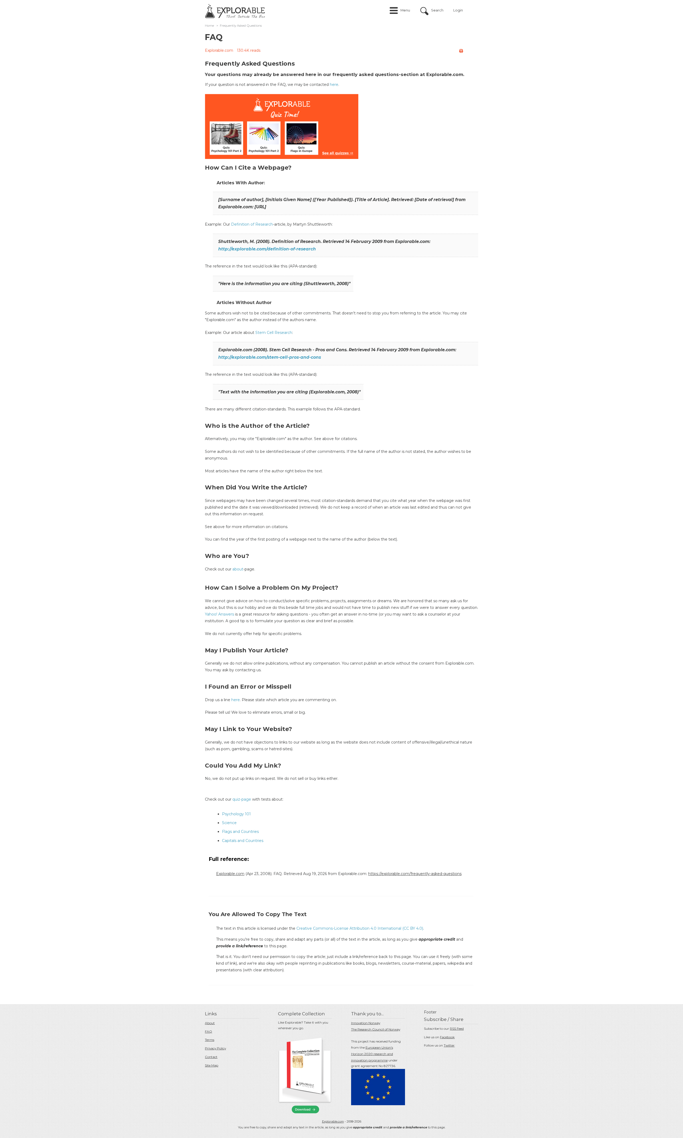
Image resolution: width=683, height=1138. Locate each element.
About (210, 1023)
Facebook (447, 1037)
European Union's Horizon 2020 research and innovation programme (372, 1053)
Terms (209, 1040)
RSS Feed (457, 1029)
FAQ (208, 1031)
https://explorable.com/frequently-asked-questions (415, 873)
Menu (405, 10)
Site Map (211, 1065)
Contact (211, 1057)
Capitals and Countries (242, 840)
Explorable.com (219, 50)
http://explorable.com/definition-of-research (267, 248)
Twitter (449, 1045)
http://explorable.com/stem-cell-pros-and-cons (269, 357)
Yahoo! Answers (219, 614)
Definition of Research (252, 224)
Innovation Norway (365, 1023)
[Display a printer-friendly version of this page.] (461, 51)
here (334, 84)
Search (437, 10)
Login (458, 10)
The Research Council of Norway (375, 1029)
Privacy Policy (215, 1048)
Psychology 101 (236, 814)
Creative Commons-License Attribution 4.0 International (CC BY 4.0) (359, 928)
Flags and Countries (240, 831)
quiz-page (241, 799)
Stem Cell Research (273, 332)
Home (209, 25)
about (237, 569)
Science (229, 822)
